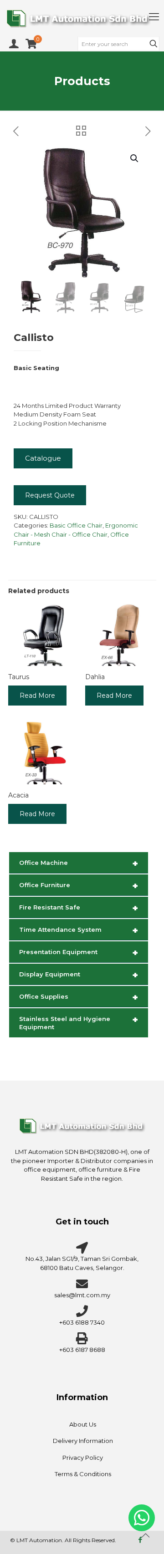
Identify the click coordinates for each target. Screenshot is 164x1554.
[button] (135, 158)
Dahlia (95, 677)
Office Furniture (78, 885)
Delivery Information (83, 1440)
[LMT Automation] (82, 18)
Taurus (18, 677)
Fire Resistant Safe (78, 908)
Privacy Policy (82, 1457)
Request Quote (50, 495)
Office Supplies (78, 997)
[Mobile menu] (154, 17)
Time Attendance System (78, 930)
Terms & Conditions (83, 1474)
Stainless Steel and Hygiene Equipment (78, 1022)
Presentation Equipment (78, 952)
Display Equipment (78, 975)
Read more (37, 695)
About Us (82, 1424)
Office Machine (78, 863)
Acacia (18, 795)
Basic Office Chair (76, 525)
